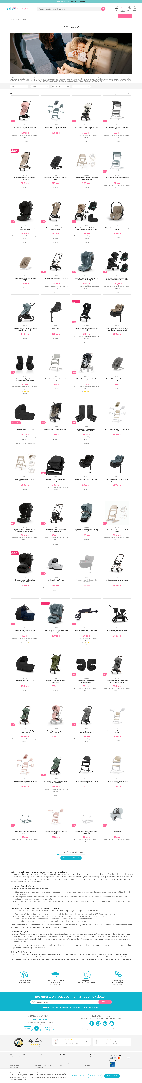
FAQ (61, 1066)
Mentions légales (39, 1063)
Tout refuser (95, 1076)
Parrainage (87, 1065)
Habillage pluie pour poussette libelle (55, 429)
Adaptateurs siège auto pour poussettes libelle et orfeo (86, 429)
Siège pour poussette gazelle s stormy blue (86, 530)
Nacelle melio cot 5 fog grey (55, 580)
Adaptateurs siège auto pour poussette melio (86, 681)
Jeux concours (88, 1061)
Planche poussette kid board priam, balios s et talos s (86, 631)
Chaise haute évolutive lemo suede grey (56, 379)
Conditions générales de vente (18, 1057)
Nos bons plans (39, 1059)
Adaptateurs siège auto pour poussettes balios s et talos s (25, 379)
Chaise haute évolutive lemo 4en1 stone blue (55, 128)
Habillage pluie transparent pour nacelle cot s (25, 631)
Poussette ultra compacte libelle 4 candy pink (25, 128)
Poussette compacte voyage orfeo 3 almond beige (25, 178)
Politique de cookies (15, 1063)
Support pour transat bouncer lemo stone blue (25, 832)
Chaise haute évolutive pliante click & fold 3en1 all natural (86, 178)
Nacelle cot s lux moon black (25, 429)
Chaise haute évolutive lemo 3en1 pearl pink (56, 832)
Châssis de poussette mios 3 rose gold (56, 278)
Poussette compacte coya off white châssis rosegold (86, 128)
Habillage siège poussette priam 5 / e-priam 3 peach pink (55, 731)
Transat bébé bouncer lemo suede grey (117, 379)
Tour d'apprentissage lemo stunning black (117, 128)
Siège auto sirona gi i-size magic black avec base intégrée (86, 480)
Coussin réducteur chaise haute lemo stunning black (55, 480)
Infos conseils (88, 1059)
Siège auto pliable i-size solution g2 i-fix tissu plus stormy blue (86, 279)
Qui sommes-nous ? (40, 1057)
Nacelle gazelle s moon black (25, 680)
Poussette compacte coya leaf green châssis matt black (55, 782)
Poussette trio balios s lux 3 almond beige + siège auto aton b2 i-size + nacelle (86, 229)
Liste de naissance (89, 1057)
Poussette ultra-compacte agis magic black (86, 329)
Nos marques (38, 1061)
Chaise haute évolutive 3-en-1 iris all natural (117, 530)
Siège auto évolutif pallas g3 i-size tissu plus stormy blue (56, 631)
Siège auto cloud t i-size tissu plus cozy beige (117, 228)
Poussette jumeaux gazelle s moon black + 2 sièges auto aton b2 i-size (117, 279)
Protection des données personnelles (19, 1059)
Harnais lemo (117, 831)
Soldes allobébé (39, 1067)
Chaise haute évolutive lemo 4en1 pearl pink (25, 782)
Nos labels (62, 1059)
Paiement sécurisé (115, 1055)
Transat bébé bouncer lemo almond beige (25, 279)
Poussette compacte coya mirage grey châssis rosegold (117, 681)
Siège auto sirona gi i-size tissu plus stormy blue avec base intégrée (117, 480)
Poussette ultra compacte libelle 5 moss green (55, 681)
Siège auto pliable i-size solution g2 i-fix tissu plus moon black (25, 530)
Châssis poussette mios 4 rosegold (117, 580)
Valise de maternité (90, 1063)
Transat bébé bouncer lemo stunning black (55, 178)
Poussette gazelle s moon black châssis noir (117, 631)
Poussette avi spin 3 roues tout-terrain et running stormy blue (25, 329)
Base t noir (55, 328)
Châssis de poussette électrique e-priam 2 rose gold (55, 530)
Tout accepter (112, 1076)
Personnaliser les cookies (16, 1061)
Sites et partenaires (65, 1057)
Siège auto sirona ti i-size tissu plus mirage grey (86, 580)
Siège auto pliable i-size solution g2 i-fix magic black (25, 228)
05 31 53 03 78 (118, 984)
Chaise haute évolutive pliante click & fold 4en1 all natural (25, 480)
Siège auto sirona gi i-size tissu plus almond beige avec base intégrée (117, 329)
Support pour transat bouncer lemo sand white (86, 832)
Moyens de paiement (15, 1067)
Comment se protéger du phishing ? (44, 1065)
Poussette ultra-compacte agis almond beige (55, 228)
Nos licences (63, 1061)
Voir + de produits (71, 858)
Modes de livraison (15, 1065)
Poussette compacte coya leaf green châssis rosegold (25, 731)
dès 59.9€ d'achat (24, 981)
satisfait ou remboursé (86, 981)
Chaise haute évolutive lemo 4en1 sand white (117, 429)
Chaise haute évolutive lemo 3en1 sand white (117, 731)
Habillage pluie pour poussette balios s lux (86, 379)
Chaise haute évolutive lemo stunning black (86, 782)
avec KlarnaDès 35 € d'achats (55, 982)
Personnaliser (78, 1076)
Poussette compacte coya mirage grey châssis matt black (86, 731)
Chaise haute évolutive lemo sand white (117, 782)
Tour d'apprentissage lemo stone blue (117, 177)
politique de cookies (19, 1079)
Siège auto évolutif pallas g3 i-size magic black (25, 580)
